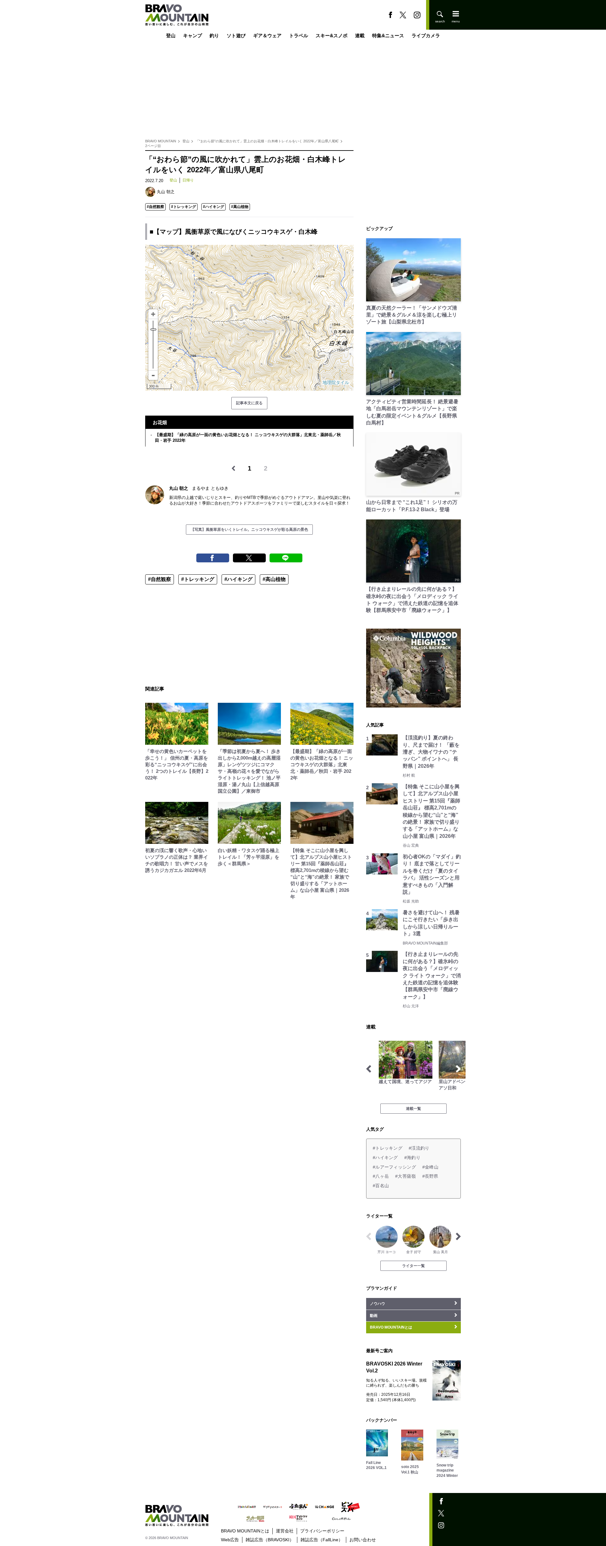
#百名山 (381, 1185)
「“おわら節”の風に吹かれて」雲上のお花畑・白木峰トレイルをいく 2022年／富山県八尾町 (267, 141)
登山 (170, 35)
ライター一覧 (413, 1266)
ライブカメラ (426, 35)
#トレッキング (183, 206)
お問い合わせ (362, 1539)
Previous (368, 1069)
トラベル (298, 35)
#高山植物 (239, 206)
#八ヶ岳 (381, 1176)
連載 (360, 35)
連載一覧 (413, 1108)
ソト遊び (236, 35)
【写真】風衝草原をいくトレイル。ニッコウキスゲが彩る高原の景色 (249, 529)
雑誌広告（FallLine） (321, 1539)
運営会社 (285, 1530)
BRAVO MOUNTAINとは (245, 1530)
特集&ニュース (388, 35)
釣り (214, 35)
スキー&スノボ (332, 35)
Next (458, 1069)
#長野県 (430, 1176)
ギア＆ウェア (267, 35)
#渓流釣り (419, 1148)
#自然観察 (155, 206)
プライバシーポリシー (322, 1530)
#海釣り (412, 1157)
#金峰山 (430, 1167)
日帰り (188, 180)
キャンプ (192, 35)
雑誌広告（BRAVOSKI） (270, 1539)
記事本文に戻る (249, 403)
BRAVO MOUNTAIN (160, 141)
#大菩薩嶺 (405, 1176)
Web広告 (230, 1539)
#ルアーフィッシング (394, 1167)
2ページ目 (153, 146)
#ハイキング (213, 206)
